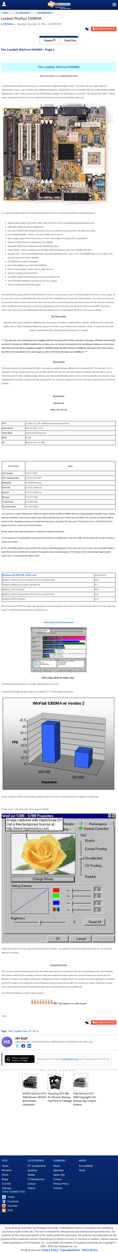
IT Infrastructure (36, 1179)
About (56, 1166)
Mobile (31, 1175)
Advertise (58, 1170)
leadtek (18, 1031)
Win (10, 1031)
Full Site (6, 1183)
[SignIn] (6, 4)
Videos (31, 1188)
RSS (10, 1210)
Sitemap (6, 1188)
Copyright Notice (70, 1250)
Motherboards (44, 13)
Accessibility (86, 1166)
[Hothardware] (59, 5)
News (5, 1175)
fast (25, 1031)
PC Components (23, 13)
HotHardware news (70, 1059)
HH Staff (21, 1038)
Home (5, 1166)
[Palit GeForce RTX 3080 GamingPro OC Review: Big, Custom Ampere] (80, 1082)
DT (29, 1031)
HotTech (57, 1188)
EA (34, 1031)
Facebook (13, 1201)
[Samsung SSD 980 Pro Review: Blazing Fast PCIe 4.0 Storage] (55, 1082)
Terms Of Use (90, 1250)
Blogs (5, 1179)
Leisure (32, 1183)
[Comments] (87, 29)
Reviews (7, 1170)
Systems (32, 1170)
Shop (82, 1170)
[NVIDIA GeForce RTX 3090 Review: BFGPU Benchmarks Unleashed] (30, 1082)
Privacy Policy (61, 1183)
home (5, 13)
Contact (57, 1179)
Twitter (11, 1197)
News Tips (59, 1175)
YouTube (12, 1206)
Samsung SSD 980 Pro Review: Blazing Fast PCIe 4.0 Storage (60, 1097)
